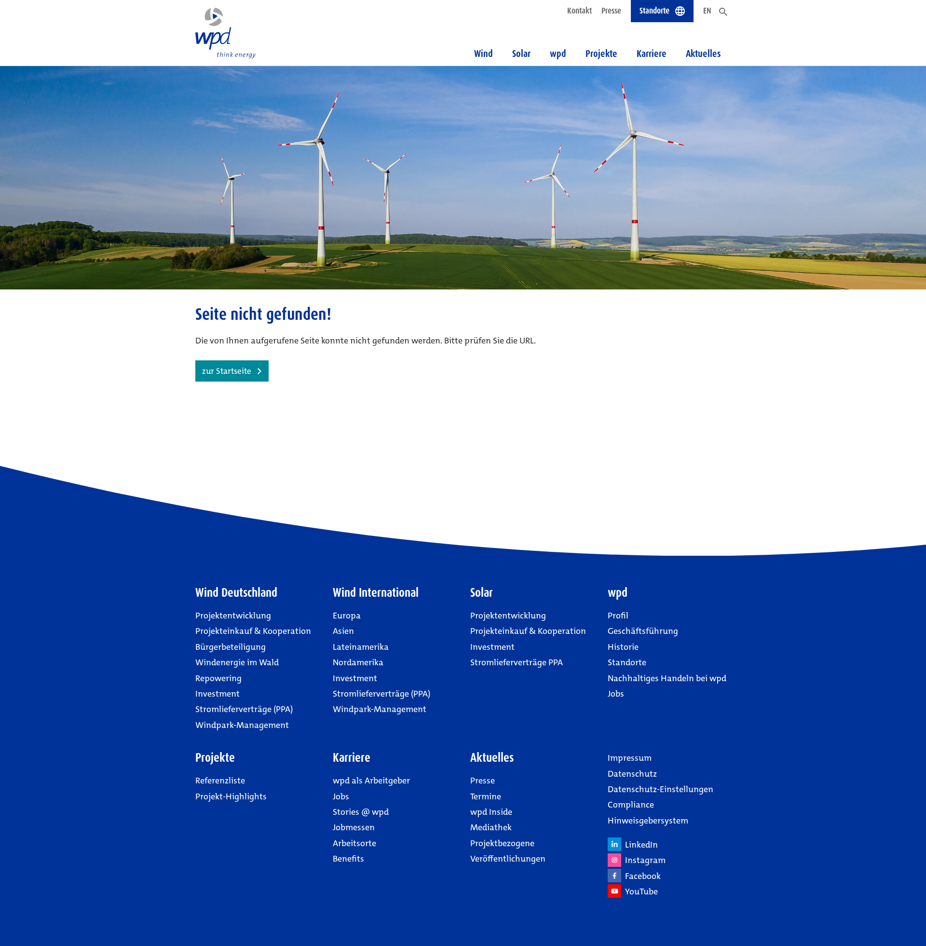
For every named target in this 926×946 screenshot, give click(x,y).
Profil (618, 615)
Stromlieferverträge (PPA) (244, 709)
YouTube (639, 891)
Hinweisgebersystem (648, 820)
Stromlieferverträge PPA (516, 662)
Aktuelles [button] (703, 53)
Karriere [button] (652, 53)
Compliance (631, 804)
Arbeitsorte (354, 843)
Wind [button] (483, 53)
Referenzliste (220, 780)
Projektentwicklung (233, 615)
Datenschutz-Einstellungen (660, 789)
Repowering (218, 678)
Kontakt (579, 10)
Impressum (630, 758)
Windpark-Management (242, 725)
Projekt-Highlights (231, 796)
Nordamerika (358, 662)
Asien (343, 631)
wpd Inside (491, 812)
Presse (611, 10)
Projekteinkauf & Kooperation (253, 631)
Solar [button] (521, 53)
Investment (217, 693)
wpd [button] (558, 53)
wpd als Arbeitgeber (371, 780)
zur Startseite (226, 371)
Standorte (627, 662)
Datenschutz (632, 774)
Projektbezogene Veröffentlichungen (507, 850)
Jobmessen (354, 827)
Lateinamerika (361, 647)
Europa (347, 615)
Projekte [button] (601, 53)
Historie (623, 647)
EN (707, 10)
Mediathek (491, 827)
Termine (485, 796)
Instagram (643, 860)
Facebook (641, 876)
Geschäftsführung (643, 631)
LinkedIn (639, 844)
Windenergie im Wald (237, 662)
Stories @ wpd (361, 812)
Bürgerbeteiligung (230, 647)
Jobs (616, 693)
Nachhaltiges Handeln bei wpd (667, 678)
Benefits (348, 858)
